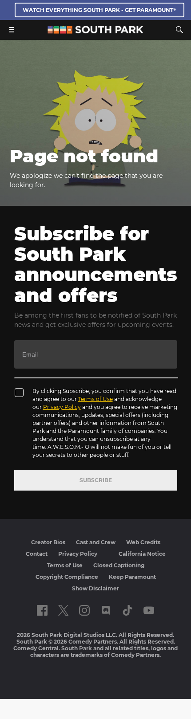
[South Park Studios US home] (95, 31)
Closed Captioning (118, 565)
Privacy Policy (62, 407)
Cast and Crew (95, 542)
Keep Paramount (132, 577)
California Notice (142, 553)
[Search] (179, 29)
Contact (37, 553)
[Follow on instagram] (84, 610)
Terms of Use (95, 399)
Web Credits (143, 542)
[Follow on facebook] (42, 610)
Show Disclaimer (95, 588)
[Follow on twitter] (63, 610)
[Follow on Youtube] (148, 610)
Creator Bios (48, 542)
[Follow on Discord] (105, 610)
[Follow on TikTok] (127, 610)
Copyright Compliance (67, 577)
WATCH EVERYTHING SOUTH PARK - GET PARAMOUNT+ (99, 10)
